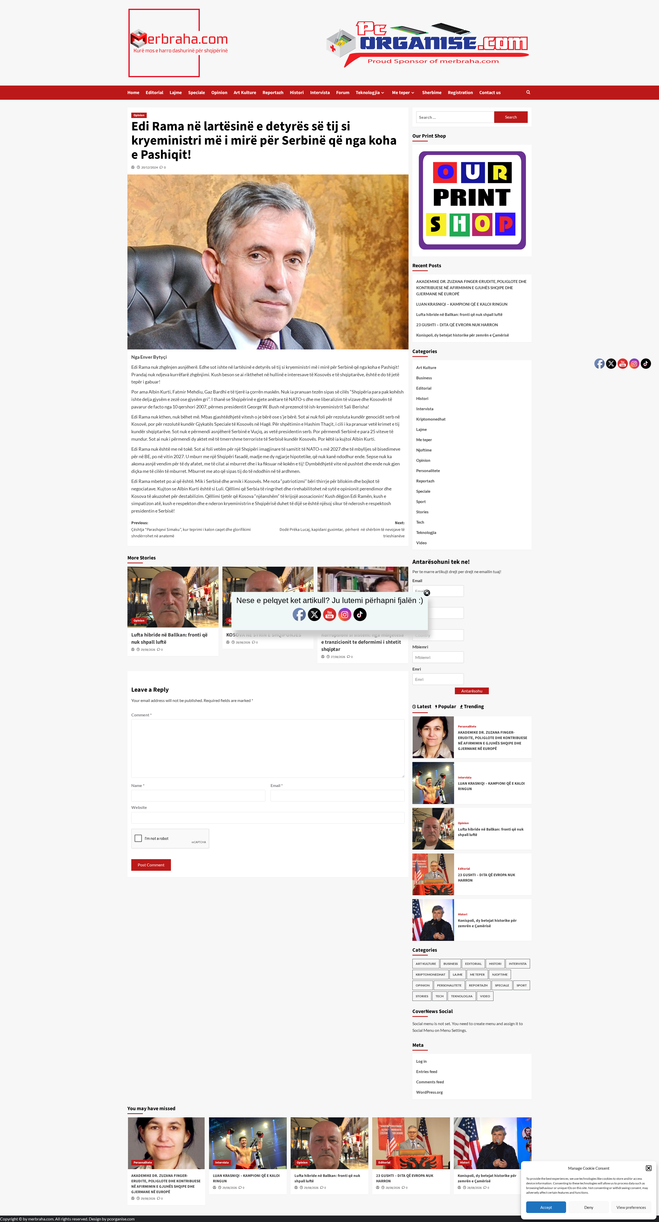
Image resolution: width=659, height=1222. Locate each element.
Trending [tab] (473, 706)
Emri (416, 668)
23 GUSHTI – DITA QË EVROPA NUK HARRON (457, 324)
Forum (342, 92)
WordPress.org (429, 1092)
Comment (141, 714)
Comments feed (430, 1081)
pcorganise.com (121, 1218)
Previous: (191, 529)
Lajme (176, 92)
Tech (420, 522)
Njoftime (424, 450)
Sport (421, 501)
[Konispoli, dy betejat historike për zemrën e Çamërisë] (433, 919)
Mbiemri (420, 646)
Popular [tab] (446, 706)
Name (137, 785)
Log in (421, 1061)
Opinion (219, 92)
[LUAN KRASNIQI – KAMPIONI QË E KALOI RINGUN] (433, 782)
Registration (460, 92)
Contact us (490, 92)
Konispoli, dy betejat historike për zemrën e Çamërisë (462, 335)
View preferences (631, 1207)
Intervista (320, 92)
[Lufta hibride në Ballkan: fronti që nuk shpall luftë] (433, 828)
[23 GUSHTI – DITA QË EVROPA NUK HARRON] (433, 873)
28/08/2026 (243, 642)
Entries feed (426, 1071)
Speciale (196, 92)
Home (133, 92)
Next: (342, 529)
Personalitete (428, 470)
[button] (648, 1168)
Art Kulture (245, 92)
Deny (588, 1207)
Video (421, 542)
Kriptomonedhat (431, 419)
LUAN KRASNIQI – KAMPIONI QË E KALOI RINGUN (461, 304)
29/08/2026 (148, 650)
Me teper (401, 92)
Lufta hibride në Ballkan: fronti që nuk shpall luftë (459, 314)
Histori (297, 92)
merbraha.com (41, 1218)
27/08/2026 (338, 657)
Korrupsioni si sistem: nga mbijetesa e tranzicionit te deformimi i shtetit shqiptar (362, 642)
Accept (546, 1207)
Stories (422, 511)
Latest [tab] (423, 706)
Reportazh (273, 92)
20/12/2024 (149, 167)
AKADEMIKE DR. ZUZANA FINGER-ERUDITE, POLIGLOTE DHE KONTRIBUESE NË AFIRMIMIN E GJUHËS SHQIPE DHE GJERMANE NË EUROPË (471, 287)
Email (277, 785)
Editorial (154, 92)
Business (424, 377)
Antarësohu (471, 690)
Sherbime (431, 92)
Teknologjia (368, 92)
